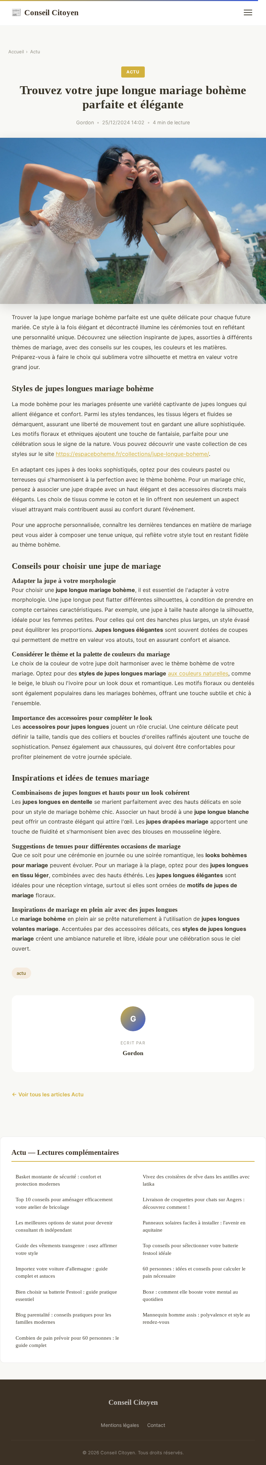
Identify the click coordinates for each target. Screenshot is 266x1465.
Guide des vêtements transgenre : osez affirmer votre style (66, 1249)
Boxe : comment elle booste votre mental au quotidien (190, 1295)
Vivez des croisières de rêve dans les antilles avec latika (196, 1180)
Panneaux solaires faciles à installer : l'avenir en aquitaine (194, 1226)
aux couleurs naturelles (198, 673)
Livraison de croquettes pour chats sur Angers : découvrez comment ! (194, 1203)
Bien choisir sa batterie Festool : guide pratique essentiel (66, 1295)
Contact (156, 1425)
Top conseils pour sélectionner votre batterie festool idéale (190, 1249)
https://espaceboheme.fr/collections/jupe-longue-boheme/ (132, 453)
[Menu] (248, 12)
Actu (35, 51)
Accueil (16, 51)
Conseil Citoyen (45, 12)
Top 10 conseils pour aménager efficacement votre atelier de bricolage (64, 1203)
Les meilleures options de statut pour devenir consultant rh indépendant (64, 1226)
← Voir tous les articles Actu (47, 1094)
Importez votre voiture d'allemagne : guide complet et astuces (62, 1272)
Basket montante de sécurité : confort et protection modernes (58, 1180)
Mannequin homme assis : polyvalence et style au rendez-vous (196, 1318)
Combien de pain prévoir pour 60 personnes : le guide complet (67, 1341)
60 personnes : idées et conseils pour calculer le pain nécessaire (194, 1272)
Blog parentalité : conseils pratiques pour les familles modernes (63, 1318)
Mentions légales (120, 1425)
